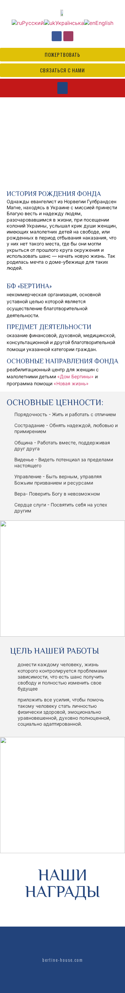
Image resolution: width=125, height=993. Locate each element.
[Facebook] (57, 36)
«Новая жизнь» (71, 383)
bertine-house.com (62, 959)
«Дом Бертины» (75, 376)
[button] (62, 88)
